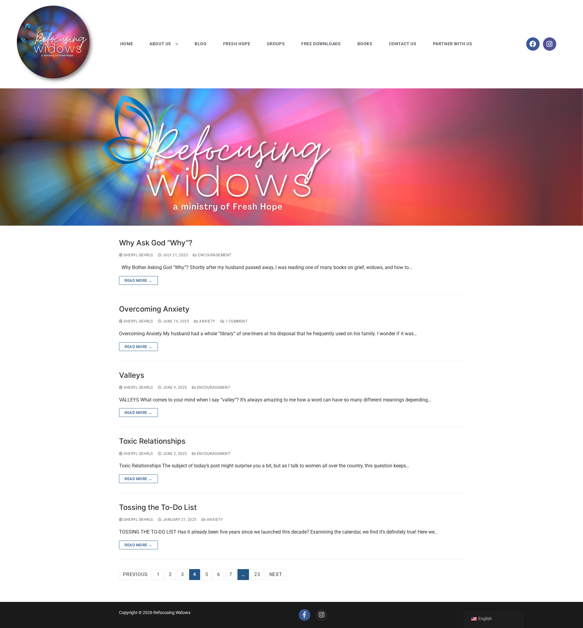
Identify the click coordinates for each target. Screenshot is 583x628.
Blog (200, 43)
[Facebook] (533, 44)
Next (275, 574)
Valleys (131, 375)
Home (126, 43)
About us (160, 43)
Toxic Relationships (152, 441)
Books (365, 43)
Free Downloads (321, 43)
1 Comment (235, 321)
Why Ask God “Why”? (156, 242)
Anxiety (206, 321)
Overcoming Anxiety (154, 309)
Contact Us (403, 43)
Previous (135, 574)
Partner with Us (452, 43)
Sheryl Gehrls (138, 255)
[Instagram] (549, 44)
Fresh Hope (237, 43)
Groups (276, 43)
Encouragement (214, 255)
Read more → (138, 280)
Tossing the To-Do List (158, 507)
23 (257, 574)
